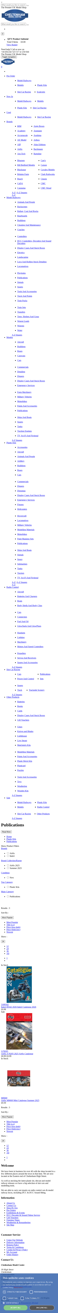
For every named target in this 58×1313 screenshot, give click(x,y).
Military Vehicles (24, 397)
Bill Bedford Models (26, 165)
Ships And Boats (24, 417)
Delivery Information (15, 1242)
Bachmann (38, 149)
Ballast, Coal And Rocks (27, 211)
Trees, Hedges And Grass (28, 316)
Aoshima (37, 135)
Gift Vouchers (23, 720)
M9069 (4, 1098)
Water (19, 330)
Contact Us (11, 1205)
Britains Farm (23, 174)
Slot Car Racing (24, 92)
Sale (8, 798)
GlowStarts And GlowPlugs (29, 626)
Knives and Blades (25, 731)
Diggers (20, 376)
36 (7, 951)
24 (3, 941)
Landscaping (22, 257)
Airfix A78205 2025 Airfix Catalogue (17, 1054)
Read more (18, 1287)
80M (19, 126)
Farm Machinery (24, 392)
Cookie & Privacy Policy (17, 1250)
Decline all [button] (41, 1308)
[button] (2, 33)
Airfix (19, 149)
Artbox (37, 140)
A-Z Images (22, 192)
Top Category (7, 882)
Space (19, 559)
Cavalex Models (48, 170)
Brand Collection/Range (11, 860)
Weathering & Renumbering (18, 1222)
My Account (11, 1252)
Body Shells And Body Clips (29, 605)
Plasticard (21, 766)
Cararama (21, 188)
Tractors (20, 573)
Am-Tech (21, 154)
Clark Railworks (48, 174)
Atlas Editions (40, 144)
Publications (22, 278)
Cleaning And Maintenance (29, 225)
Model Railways (24, 80)
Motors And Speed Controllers (30, 646)
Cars (19, 360)
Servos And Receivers (26, 658)
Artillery (20, 461)
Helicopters (22, 509)
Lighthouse (22, 736)
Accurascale (22, 135)
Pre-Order (10, 76)
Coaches (21, 229)
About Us (10, 1203)
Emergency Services (26, 385)
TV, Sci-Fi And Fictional (27, 436)
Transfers (21, 312)
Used (8, 112)
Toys (19, 781)
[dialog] (29, 1293)
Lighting (21, 637)
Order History (12, 1254)
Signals (20, 282)
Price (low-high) (13, 927)
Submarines (22, 564)
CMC (43, 183)
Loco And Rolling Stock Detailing (32, 262)
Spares (20, 287)
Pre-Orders (11, 1210)
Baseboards (22, 216)
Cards (19, 711)
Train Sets (21, 307)
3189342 (5, 1004)
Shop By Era (12, 1208)
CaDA (20, 183)
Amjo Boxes (39, 126)
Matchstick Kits (24, 745)
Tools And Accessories (27, 291)
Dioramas (21, 491)
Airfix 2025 (15, 865)
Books (20, 706)
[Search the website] (28, 24)
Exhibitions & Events (15, 1213)
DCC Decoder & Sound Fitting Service (23, 1215)
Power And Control (25, 679)
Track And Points (24, 296)
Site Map (10, 1225)
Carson (44, 165)
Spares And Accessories (27, 662)
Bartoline (37, 154)
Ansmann (38, 131)
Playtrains (21, 273)
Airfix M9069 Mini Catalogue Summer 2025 (20, 1100)
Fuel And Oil (22, 621)
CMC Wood (46, 188)
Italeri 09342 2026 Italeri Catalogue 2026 (18, 1007)
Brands (9, 121)
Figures (20, 504)
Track (19, 690)
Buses (19, 351)
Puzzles (20, 770)
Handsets (21, 633)
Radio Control (12, 587)
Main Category (7, 892)
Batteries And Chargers (27, 596)
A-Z (14, 192)
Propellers (21, 653)
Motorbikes (22, 401)
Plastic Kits (42, 85)
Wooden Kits (22, 791)
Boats (19, 601)
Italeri (12, 856)
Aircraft (20, 342)
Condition (5, 873)
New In (9, 96)
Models (20, 85)
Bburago (21, 160)
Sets (41, 679)
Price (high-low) (13, 929)
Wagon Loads (23, 321)
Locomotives (22, 266)
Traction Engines (24, 431)
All (7, 953)
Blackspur (21, 170)
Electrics (21, 252)
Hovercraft (21, 516)
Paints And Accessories (27, 406)
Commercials (22, 367)
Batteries (21, 702)
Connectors (22, 617)
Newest (9, 932)
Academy (21, 131)
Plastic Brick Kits (24, 761)
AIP (19, 144)
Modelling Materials (25, 529)
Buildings (21, 220)
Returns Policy (12, 1245)
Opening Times (13, 1220)
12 (7, 946)
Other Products (12, 697)
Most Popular (7, 918)
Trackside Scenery (37, 690)
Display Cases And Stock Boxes (31, 248)
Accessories (22, 447)
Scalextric (41, 92)
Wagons (20, 326)
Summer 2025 (16, 868)
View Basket (11, 45)
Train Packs (22, 300)
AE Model (21, 140)
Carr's (43, 160)
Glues (19, 727)
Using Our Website (14, 1240)
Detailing (21, 372)
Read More (6, 832)
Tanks (19, 426)
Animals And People (26, 202)
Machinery (21, 642)
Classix (44, 179)
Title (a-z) (10, 925)
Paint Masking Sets (25, 539)
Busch (20, 179)
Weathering (22, 786)
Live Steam (22, 740)
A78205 (4, 1051)
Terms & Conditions (15, 1247)
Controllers (22, 236)
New (12, 877)
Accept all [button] (16, 1308)
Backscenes (22, 207)
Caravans (21, 356)
